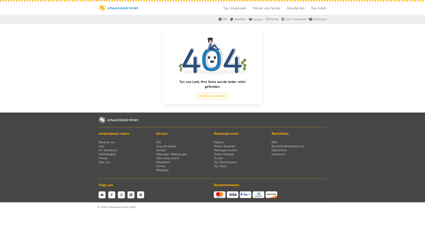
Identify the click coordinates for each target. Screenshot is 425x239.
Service (160, 166)
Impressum (278, 154)
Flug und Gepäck (166, 146)
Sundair (218, 158)
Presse (103, 158)
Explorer (219, 142)
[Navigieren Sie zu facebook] (111, 194)
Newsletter (163, 162)
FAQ (158, 142)
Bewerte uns (107, 142)
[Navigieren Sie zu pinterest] (140, 194)
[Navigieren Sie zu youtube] (102, 194)
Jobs (101, 146)
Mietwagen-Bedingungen (171, 154)
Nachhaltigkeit (107, 154)
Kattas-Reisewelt (224, 146)
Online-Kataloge (224, 154)
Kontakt (161, 150)
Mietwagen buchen (225, 150)
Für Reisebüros (108, 150)
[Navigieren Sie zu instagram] (121, 194)
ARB (274, 142)
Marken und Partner (267, 8)
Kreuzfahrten (295, 8)
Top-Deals (220, 166)
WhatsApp (162, 170)
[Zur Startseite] (119, 8)
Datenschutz (279, 150)
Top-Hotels (318, 8)
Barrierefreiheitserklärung (287, 146)
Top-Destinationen (225, 162)
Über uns (104, 162)
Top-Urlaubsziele (234, 8)
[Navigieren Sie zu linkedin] (131, 194)
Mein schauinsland (167, 158)
